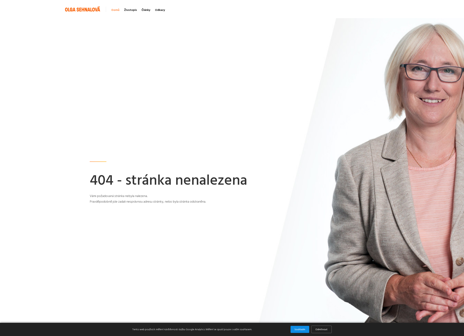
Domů (115, 10)
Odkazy (160, 10)
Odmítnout (321, 329)
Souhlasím (300, 329)
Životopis (130, 10)
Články (146, 10)
